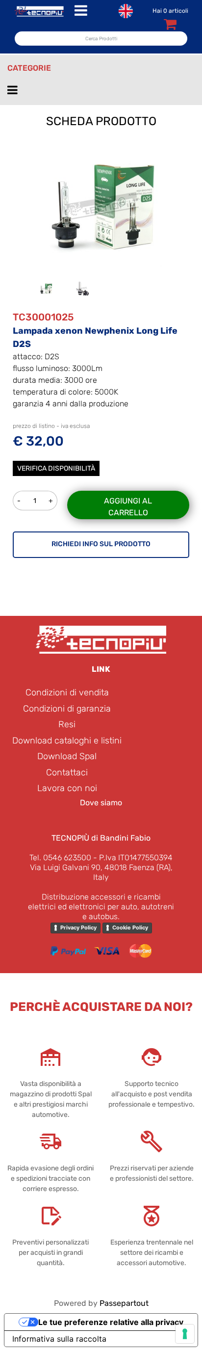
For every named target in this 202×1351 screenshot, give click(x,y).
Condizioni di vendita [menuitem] (67, 692)
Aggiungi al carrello (128, 506)
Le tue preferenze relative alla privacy (110, 1322)
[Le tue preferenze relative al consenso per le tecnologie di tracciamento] (185, 1334)
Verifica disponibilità (56, 468)
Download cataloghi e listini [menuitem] (67, 740)
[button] (101, 205)
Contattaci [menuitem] (67, 772)
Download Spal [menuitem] (67, 756)
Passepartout (124, 1303)
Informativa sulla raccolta (59, 1339)
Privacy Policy (78, 927)
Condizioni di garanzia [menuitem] (67, 708)
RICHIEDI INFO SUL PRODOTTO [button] (101, 544)
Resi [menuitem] (67, 724)
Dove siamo (101, 802)
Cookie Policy (130, 927)
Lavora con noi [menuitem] (67, 788)
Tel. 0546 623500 (60, 857)
